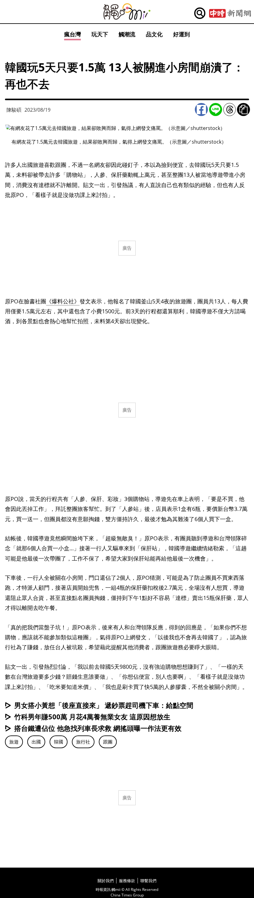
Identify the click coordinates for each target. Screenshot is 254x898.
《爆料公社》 (63, 301)
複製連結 (243, 109)
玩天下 (99, 34)
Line (215, 109)
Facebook (201, 109)
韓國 (58, 742)
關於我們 (106, 880)
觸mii (127, 11)
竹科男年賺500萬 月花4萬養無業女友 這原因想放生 (92, 716)
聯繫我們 (148, 880)
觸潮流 (127, 34)
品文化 (154, 34)
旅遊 (14, 742)
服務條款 (127, 880)
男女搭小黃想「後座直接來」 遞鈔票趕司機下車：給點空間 (103, 705)
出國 (36, 742)
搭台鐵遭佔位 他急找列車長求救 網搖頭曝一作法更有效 (98, 728)
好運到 (181, 34)
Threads (229, 109)
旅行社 (83, 742)
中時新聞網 (230, 13)
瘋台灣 (72, 34)
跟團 (107, 742)
